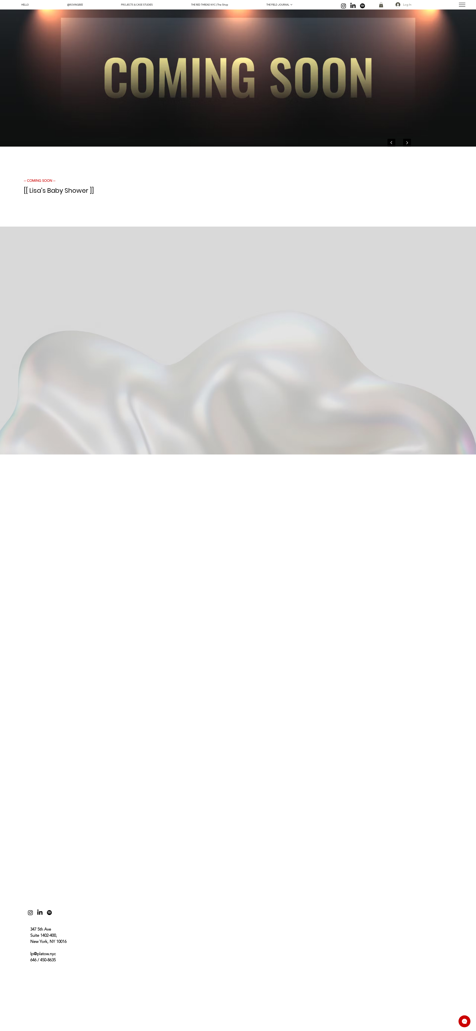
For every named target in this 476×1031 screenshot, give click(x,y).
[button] (381, 4)
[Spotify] (362, 6)
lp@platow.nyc (43, 953)
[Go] (407, 143)
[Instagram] (343, 6)
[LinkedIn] (353, 6)
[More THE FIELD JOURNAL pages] (291, 5)
